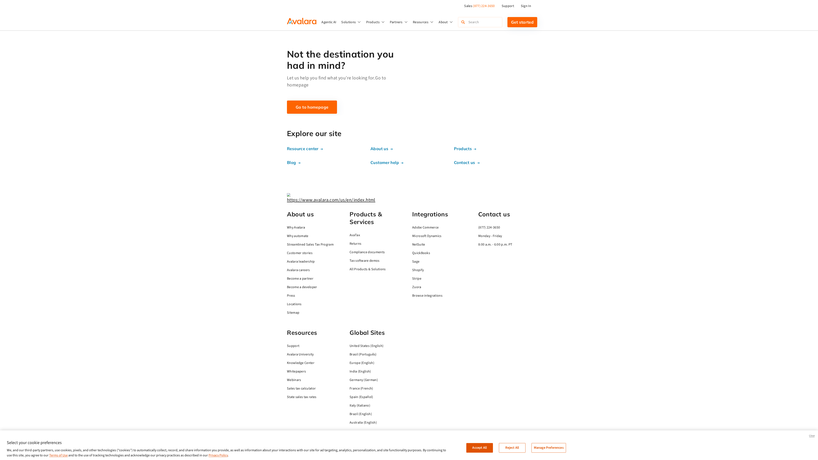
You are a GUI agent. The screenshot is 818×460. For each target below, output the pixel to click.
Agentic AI (328, 22)
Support (508, 6)
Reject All (512, 447)
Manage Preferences (549, 447)
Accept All (479, 447)
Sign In (526, 6)
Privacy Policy (218, 455)
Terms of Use (58, 455)
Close (812, 435)
